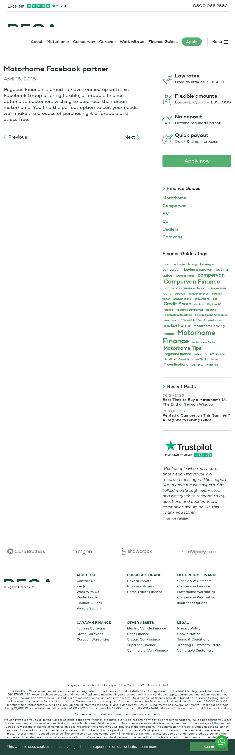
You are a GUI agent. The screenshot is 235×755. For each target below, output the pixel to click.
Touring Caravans (91, 628)
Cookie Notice (188, 634)
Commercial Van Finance (147, 650)
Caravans (172, 237)
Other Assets (140, 623)
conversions (202, 298)
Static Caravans (90, 634)
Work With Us (88, 592)
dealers (199, 304)
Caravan (107, 41)
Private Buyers (139, 581)
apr (166, 264)
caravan (180, 293)
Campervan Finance (192, 281)
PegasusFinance (177, 354)
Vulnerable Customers (195, 650)
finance (168, 309)
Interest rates (213, 320)
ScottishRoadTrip (178, 359)
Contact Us (86, 581)
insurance (170, 320)
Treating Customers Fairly (198, 645)
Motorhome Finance (188, 336)
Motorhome (58, 41)
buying (192, 264)
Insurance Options (192, 603)
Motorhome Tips (182, 348)
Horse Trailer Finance (144, 592)
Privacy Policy (189, 628)
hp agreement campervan (211, 315)
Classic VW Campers (194, 581)
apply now (197, 161)
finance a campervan (189, 309)
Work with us (132, 41)
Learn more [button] (148, 747)
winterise (212, 364)
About (36, 41)
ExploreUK (214, 304)
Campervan (84, 41)
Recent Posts (181, 386)
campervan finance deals (184, 288)
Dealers (170, 229)
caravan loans (182, 298)
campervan (211, 275)
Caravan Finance (94, 623)
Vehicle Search (89, 608)
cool (215, 298)
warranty (197, 364)
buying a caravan (198, 270)
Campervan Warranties (196, 597)
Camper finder (185, 275)
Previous (17, 137)
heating (211, 309)
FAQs (81, 586)
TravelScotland (176, 364)
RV (165, 213)
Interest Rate (190, 320)
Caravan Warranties (93, 639)
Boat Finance (138, 634)
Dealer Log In (87, 597)
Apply (191, 41)
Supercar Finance (141, 645)
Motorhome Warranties (196, 592)
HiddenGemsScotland (178, 315)
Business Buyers (140, 586)
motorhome (177, 325)
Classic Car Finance (143, 639)
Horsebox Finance (145, 575)
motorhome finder (203, 342)
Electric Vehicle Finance (146, 628)
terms (214, 359)
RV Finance (217, 354)
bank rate (179, 264)
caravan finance (198, 293)
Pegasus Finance (32, 22)
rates (197, 354)
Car (166, 221)
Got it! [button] (209, 747)
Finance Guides (163, 41)
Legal (183, 623)
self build (201, 359)
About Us (86, 575)
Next (129, 137)
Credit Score (177, 304)
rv (205, 354)
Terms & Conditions (193, 639)
